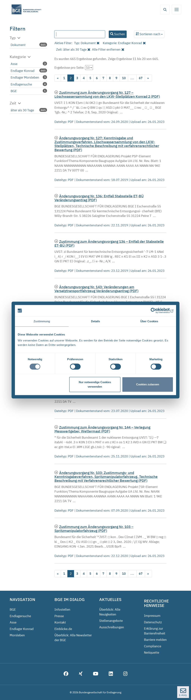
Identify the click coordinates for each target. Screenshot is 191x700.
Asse (14, 64)
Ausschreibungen (111, 627)
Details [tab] (95, 321)
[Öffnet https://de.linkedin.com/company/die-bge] (110, 674)
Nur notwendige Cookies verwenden (95, 384)
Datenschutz (153, 622)
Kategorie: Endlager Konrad (122, 43)
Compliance (152, 646)
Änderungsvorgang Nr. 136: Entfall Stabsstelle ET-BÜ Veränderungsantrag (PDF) (99, 198)
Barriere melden (155, 640)
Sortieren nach (150, 34)
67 (141, 78)
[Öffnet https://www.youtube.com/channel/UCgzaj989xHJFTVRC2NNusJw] (95, 674)
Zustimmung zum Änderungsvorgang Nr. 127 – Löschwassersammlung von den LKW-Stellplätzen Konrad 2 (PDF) (107, 94)
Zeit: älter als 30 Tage (71, 49)
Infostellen (62, 609)
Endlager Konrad (23, 71)
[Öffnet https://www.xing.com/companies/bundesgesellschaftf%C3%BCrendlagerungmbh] (80, 674)
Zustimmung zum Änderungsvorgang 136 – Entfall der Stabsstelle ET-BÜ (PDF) (109, 243)
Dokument (18, 45)
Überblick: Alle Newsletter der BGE (73, 637)
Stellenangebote (111, 621)
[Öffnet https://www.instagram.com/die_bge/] (125, 674)
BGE (14, 91)
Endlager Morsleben (25, 77)
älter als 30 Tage (22, 110)
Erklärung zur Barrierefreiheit (154, 630)
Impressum (152, 616)
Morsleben (17, 635)
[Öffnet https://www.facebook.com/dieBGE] (66, 674)
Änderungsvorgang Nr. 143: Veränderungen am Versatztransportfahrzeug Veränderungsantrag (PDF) (96, 288)
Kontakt (60, 622)
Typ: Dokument (85, 43)
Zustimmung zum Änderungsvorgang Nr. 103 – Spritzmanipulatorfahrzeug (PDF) (93, 528)
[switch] (75, 367)
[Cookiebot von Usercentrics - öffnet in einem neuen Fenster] (157, 310)
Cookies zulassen (147, 384)
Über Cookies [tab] (149, 321)
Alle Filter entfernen (106, 49)
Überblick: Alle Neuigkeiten (109, 611)
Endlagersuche (21, 84)
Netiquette (151, 652)
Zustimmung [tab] (42, 321)
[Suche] (165, 9)
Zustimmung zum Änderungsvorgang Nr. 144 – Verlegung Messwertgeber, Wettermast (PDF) (102, 429)
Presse (59, 616)
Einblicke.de (63, 629)
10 (124, 78)
